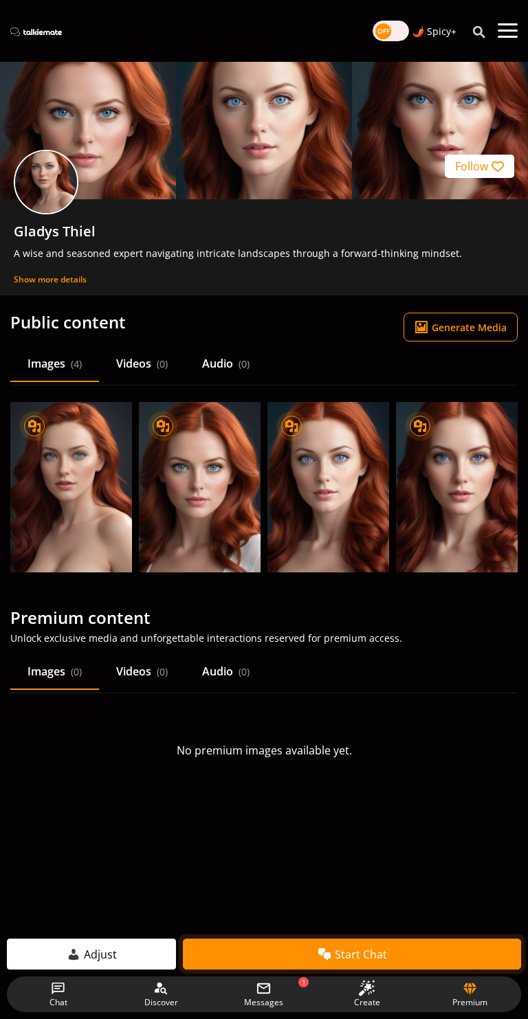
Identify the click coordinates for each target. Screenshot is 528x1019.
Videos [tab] (142, 363)
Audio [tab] (226, 363)
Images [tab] (55, 363)
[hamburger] (508, 31)
